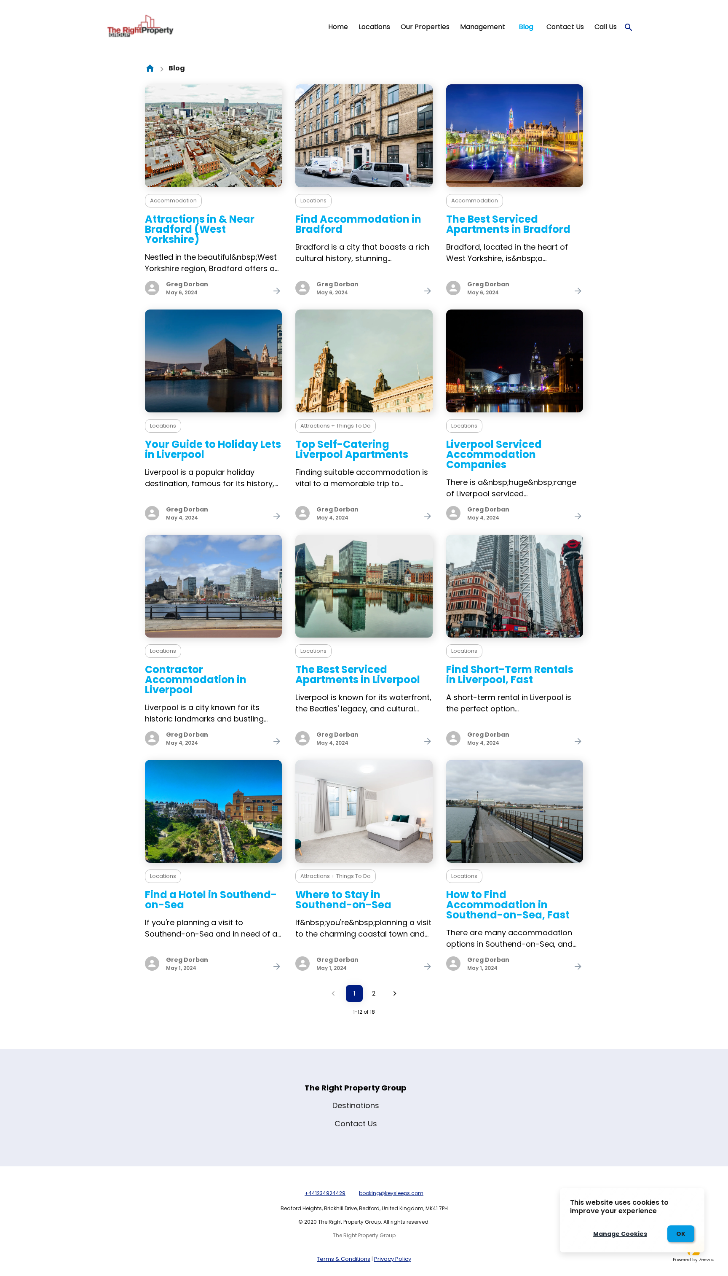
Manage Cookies (620, 1234)
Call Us (605, 27)
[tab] (338, 27)
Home (338, 27)
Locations (374, 27)
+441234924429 (325, 1193)
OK (680, 1234)
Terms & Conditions (343, 1259)
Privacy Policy (392, 1259)
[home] (150, 68)
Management (482, 27)
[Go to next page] (394, 993)
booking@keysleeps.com (391, 1193)
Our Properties (425, 27)
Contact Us (565, 27)
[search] (629, 27)
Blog (526, 27)
